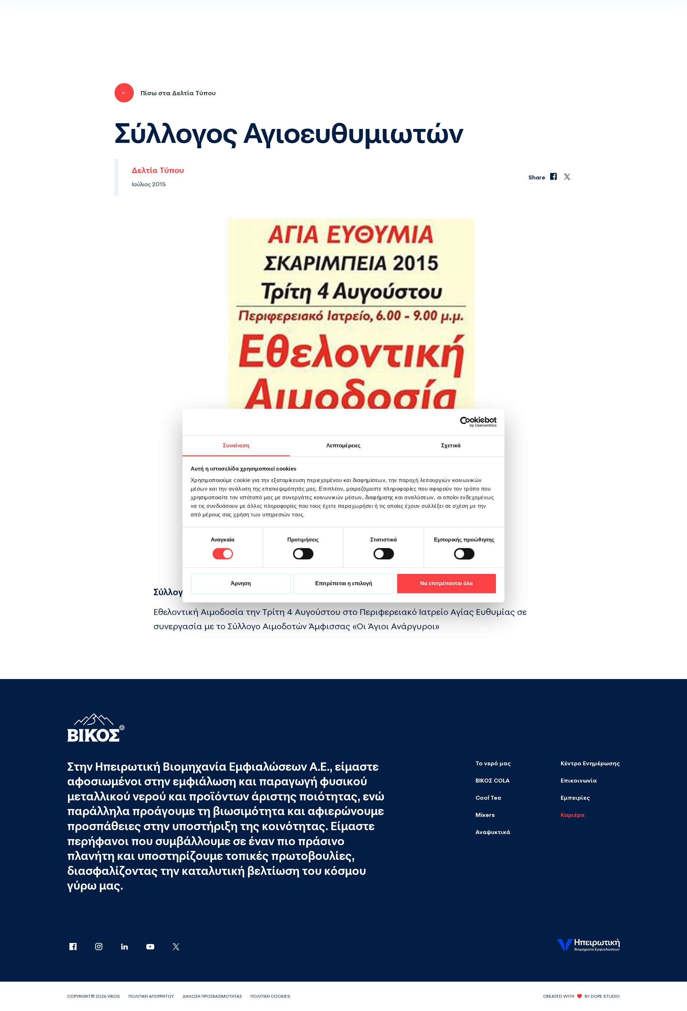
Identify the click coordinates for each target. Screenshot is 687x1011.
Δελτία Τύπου (158, 170)
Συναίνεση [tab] (236, 445)
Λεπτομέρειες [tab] (343, 445)
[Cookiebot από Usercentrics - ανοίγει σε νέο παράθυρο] (465, 422)
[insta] (106, 947)
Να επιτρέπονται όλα (446, 584)
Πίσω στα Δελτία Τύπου (178, 93)
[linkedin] (132, 947)
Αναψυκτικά (493, 832)
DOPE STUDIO (605, 996)
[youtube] (157, 947)
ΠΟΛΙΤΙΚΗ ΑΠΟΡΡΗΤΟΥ (151, 996)
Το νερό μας (493, 763)
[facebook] (80, 947)
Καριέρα (573, 814)
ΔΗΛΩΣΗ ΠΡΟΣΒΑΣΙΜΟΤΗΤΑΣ (212, 996)
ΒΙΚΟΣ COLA (493, 780)
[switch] (303, 553)
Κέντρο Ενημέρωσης (590, 763)
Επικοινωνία (579, 780)
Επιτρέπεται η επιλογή (343, 584)
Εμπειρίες (575, 797)
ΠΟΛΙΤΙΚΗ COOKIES (270, 996)
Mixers (485, 814)
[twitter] (176, 947)
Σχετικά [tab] (451, 445)
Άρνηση (241, 584)
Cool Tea (488, 797)
